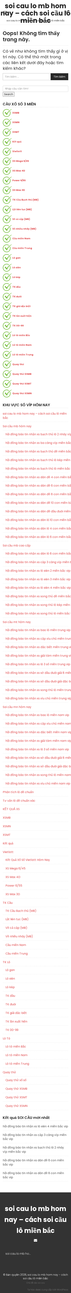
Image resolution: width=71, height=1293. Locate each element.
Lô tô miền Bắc (21, 335)
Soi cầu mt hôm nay (17, 622)
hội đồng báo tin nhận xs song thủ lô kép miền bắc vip (36, 605)
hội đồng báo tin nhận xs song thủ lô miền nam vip (36, 775)
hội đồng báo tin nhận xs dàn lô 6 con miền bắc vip (36, 537)
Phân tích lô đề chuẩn (18, 792)
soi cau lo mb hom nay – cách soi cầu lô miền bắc (35, 6)
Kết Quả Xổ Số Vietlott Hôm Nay (27, 860)
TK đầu (16, 286)
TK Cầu (8, 903)
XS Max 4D (18, 170)
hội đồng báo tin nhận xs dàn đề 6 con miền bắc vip (36, 486)
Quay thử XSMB (21, 374)
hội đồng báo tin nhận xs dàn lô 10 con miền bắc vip (36, 520)
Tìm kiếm (59, 77)
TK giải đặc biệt (21, 306)
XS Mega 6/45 (20, 161)
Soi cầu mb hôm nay (17, 426)
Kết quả (16, 141)
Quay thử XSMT (21, 383)
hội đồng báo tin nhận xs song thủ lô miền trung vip (36, 690)
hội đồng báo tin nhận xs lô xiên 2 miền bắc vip (36, 571)
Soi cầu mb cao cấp (17, 545)
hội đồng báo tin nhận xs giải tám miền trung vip (36, 656)
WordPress (62, 1289)
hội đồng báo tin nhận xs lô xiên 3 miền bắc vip (36, 579)
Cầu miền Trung (22, 248)
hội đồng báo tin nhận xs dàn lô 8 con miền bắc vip (36, 554)
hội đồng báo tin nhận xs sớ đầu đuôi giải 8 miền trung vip (36, 673)
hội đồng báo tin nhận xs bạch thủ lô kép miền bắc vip (36, 460)
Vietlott (17, 151)
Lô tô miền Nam (22, 344)
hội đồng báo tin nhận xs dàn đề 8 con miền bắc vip (36, 494)
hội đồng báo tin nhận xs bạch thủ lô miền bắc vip (36, 469)
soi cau (41, 1282)
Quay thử (18, 364)
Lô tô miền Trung (22, 354)
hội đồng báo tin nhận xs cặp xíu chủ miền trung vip (36, 639)
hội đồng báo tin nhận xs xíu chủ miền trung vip (36, 698)
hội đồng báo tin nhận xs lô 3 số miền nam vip (36, 749)
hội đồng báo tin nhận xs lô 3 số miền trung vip (36, 664)
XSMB (15, 112)
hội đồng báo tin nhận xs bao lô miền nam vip (36, 715)
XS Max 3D (18, 190)
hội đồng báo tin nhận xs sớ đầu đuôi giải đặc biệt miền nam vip (36, 766)
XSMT (15, 132)
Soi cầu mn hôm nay (17, 707)
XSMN (15, 122)
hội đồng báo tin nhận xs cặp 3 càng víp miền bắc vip (36, 562)
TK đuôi (17, 296)
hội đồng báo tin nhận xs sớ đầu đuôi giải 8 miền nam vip (36, 758)
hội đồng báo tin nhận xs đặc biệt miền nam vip (36, 732)
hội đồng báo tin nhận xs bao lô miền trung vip (36, 630)
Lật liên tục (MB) (22, 209)
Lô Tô (6, 1038)
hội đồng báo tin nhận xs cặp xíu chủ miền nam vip (36, 724)
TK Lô (6, 962)
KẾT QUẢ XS (11, 809)
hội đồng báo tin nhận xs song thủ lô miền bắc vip (36, 614)
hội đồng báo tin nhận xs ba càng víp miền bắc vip (36, 443)
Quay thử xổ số (15, 1080)
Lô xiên (16, 267)
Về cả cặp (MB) (21, 219)
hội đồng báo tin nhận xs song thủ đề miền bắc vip (36, 596)
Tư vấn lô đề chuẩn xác (19, 801)
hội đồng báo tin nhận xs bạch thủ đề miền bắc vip (36, 452)
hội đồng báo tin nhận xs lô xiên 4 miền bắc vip (36, 588)
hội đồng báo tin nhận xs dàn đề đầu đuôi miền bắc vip (36, 511)
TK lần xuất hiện (21, 315)
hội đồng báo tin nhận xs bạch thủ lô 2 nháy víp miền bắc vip (36, 434)
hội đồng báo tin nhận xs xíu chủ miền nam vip (36, 784)
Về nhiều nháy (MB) (24, 228)
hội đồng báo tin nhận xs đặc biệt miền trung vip (36, 647)
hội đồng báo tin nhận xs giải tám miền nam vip (36, 741)
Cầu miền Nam (21, 238)
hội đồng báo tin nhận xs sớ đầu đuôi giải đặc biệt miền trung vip (36, 681)
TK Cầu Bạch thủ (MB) (25, 199)
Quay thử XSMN (22, 393)
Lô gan (16, 257)
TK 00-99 (18, 325)
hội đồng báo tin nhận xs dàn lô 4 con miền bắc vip (36, 529)
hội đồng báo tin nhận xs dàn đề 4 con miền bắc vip (36, 477)
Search (8, 94)
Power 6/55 (19, 180)
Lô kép (16, 277)
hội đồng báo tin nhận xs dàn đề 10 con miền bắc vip (36, 503)
